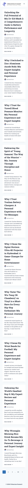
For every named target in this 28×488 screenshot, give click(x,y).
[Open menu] (24, 4)
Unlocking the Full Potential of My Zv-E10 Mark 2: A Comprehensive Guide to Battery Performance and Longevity (14, 22)
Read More (8, 51)
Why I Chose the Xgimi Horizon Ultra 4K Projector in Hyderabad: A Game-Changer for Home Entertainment (13, 253)
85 (18, 472)
